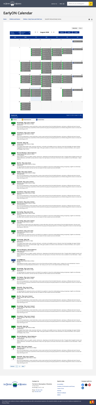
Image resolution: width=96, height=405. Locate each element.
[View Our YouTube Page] (89, 385)
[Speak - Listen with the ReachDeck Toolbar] (92, 402)
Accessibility (60, 384)
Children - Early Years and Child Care (32, 19)
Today (76, 32)
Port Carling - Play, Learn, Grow (25, 212)
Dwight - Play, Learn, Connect (24, 171)
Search (91, 4)
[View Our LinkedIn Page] (83, 388)
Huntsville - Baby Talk (22, 142)
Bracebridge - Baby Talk (23, 239)
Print (80, 28)
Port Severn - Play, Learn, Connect (25, 202)
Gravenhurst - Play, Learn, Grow (25, 230)
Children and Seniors (14, 19)
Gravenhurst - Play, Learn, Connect (26, 132)
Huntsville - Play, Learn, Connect (25, 181)
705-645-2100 (39, 390)
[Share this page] (91, 19)
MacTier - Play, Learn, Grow (24, 163)
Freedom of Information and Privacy (66, 386)
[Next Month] (50, 32)
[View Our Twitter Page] (86, 385)
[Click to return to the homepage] (12, 3)
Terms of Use (60, 388)
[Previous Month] (38, 32)
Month (62, 32)
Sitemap (59, 390)
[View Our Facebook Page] (83, 385)
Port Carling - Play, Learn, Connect (26, 220)
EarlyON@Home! (21, 259)
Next (23, 366)
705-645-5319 (37, 391)
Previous (12, 366)
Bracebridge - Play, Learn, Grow (25, 268)
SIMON (58, 395)
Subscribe (75, 28)
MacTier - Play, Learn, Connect (25, 296)
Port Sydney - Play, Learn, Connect (26, 277)
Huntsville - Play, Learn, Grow (24, 287)
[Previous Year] (36, 32)
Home (5, 19)
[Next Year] (53, 32)
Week (69, 32)
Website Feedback (61, 392)
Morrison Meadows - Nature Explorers (26, 153)
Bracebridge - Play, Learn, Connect (26, 122)
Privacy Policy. (5, 402)
